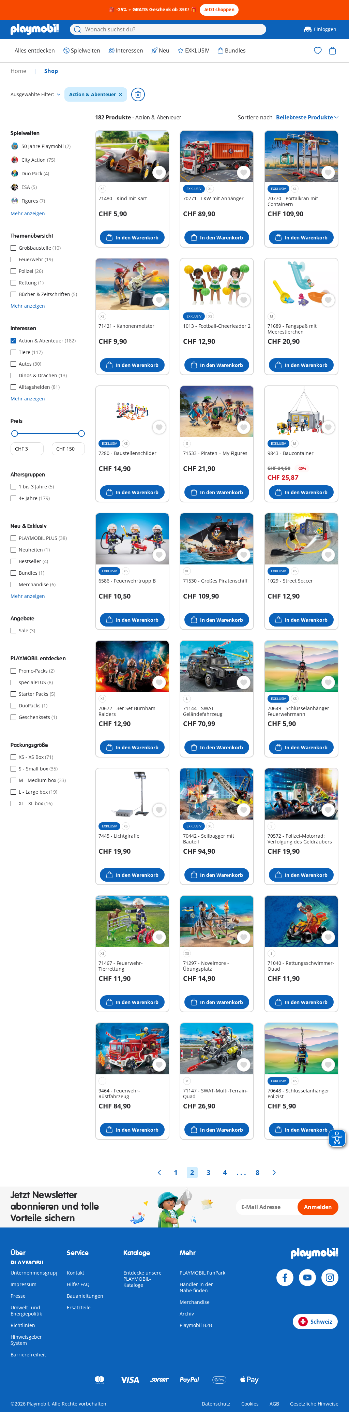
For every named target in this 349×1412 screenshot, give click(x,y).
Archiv (187, 1313)
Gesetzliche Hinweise (314, 1403)
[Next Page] (274, 1172)
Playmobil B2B (196, 1325)
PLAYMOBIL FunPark (202, 1272)
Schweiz (321, 1321)
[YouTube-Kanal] (307, 1277)
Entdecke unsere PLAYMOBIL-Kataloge (142, 1278)
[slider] (14, 433)
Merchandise (195, 1302)
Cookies (250, 1403)
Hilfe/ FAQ (78, 1284)
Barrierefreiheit (28, 1354)
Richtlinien (23, 1325)
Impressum (23, 1284)
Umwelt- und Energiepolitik (26, 1310)
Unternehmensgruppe (36, 1272)
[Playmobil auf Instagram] (329, 1277)
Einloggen (325, 29)
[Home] (35, 29)
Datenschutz (216, 1403)
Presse (18, 1296)
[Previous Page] (159, 1172)
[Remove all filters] (138, 94)
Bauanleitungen (85, 1296)
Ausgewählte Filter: (32, 94)
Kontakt (75, 1272)
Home (19, 71)
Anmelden (318, 1207)
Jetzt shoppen (219, 10)
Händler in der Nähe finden (196, 1287)
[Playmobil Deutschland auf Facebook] (284, 1277)
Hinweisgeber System (26, 1340)
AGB (274, 1403)
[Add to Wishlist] (159, 172)
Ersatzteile (79, 1307)
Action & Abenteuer (92, 94)
